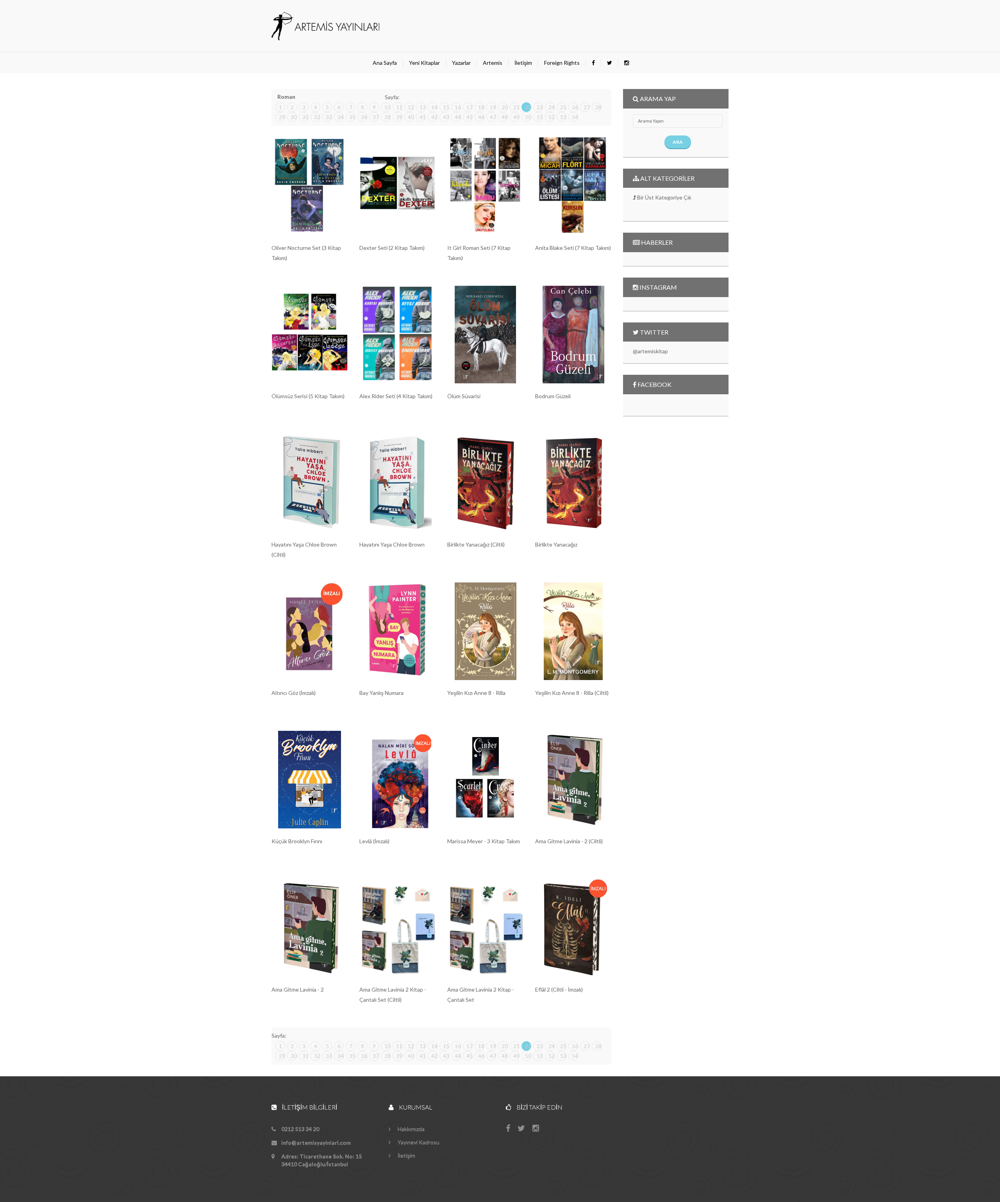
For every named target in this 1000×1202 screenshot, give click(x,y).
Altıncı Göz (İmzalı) (293, 692)
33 (329, 117)
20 (505, 107)
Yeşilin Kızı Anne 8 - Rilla (476, 692)
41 (423, 117)
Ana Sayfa (385, 62)
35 (352, 117)
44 (458, 117)
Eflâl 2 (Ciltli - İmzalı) (559, 989)
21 (516, 107)
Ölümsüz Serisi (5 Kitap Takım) (308, 396)
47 (493, 117)
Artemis (492, 62)
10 (387, 107)
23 (540, 107)
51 (540, 117)
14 (434, 107)
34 (341, 117)
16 (458, 107)
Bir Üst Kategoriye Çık (663, 197)
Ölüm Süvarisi (463, 396)
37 (376, 117)
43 (446, 117)
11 (399, 107)
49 (516, 117)
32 (317, 117)
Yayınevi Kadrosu (417, 1142)
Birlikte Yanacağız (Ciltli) (476, 544)
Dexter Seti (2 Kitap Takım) (392, 247)
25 (563, 107)
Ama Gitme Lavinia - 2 (297, 989)
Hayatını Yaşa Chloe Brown (392, 544)
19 (493, 107)
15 (446, 107)
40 (411, 117)
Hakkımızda (410, 1128)
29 (282, 117)
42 (434, 117)
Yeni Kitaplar (424, 62)
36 (364, 117)
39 (399, 117)
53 (563, 117)
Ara (678, 142)
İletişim (523, 62)
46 (481, 117)
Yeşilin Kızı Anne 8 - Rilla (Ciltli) (572, 692)
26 (575, 107)
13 (423, 107)
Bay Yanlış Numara (381, 692)
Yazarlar (461, 62)
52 (551, 117)
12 (411, 107)
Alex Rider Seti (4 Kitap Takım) (395, 396)
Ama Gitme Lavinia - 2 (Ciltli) (569, 841)
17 (469, 107)
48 (505, 117)
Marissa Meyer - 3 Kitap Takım (483, 841)
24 (551, 107)
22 (528, 107)
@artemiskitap (650, 351)
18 (481, 107)
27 (587, 107)
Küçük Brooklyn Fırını (296, 841)
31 (305, 117)
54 (575, 117)
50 (528, 117)
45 (469, 117)
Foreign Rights (562, 62)
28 (598, 107)
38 (387, 117)
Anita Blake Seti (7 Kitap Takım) (573, 247)
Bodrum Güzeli (553, 396)
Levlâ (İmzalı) (374, 841)
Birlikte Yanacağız (556, 544)
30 (294, 117)
